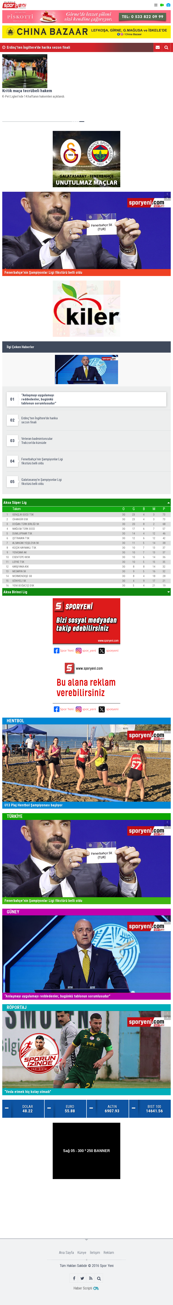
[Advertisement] (87, 1194)
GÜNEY (13, 912)
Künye (81, 1252)
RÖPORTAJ (17, 1007)
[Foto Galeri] (168, 5)
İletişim (95, 1252)
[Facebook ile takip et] (74, 1278)
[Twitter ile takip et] (82, 1278)
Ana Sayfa (66, 1252)
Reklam (109, 1252)
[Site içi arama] (166, 47)
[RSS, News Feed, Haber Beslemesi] (90, 1278)
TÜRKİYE (15, 816)
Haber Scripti (82, 1288)
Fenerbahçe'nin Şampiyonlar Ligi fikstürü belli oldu (45, 47)
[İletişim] (157, 47)
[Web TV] (161, 5)
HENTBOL (15, 720)
